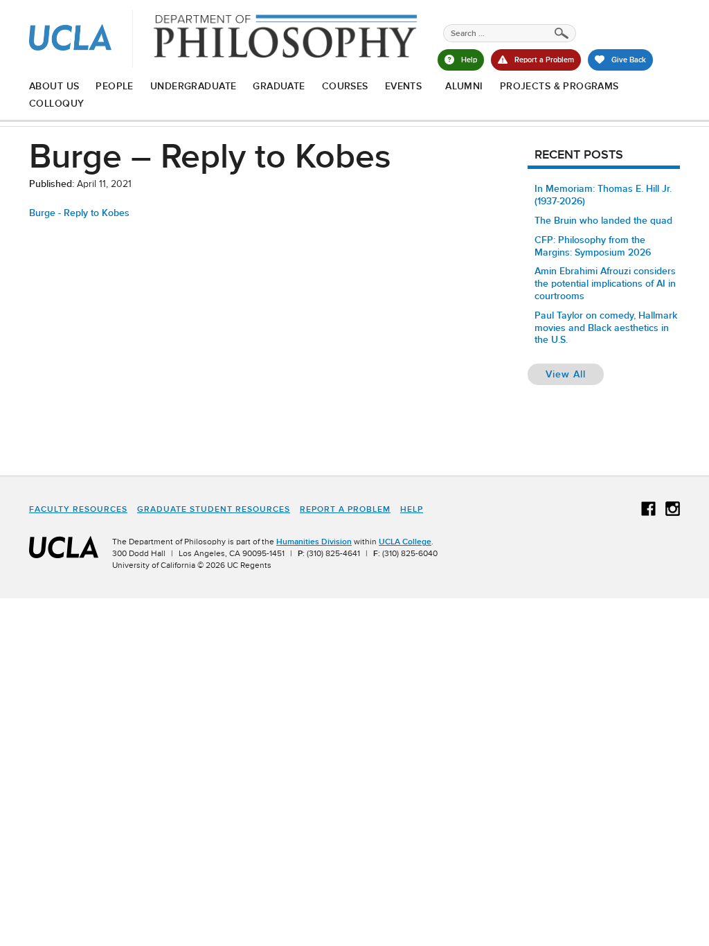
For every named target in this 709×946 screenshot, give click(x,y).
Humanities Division (314, 541)
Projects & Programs (559, 85)
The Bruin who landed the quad (603, 220)
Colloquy (56, 103)
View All (575, 374)
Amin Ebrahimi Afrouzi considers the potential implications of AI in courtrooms (605, 283)
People (115, 85)
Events (403, 85)
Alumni (464, 85)
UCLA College (405, 541)
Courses (345, 85)
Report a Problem (345, 509)
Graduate (279, 85)
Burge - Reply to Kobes (79, 212)
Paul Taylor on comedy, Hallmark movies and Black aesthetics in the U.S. (606, 328)
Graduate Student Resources (213, 509)
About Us (54, 85)
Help (411, 509)
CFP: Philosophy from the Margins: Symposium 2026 (593, 246)
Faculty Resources (78, 509)
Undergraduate (193, 85)
